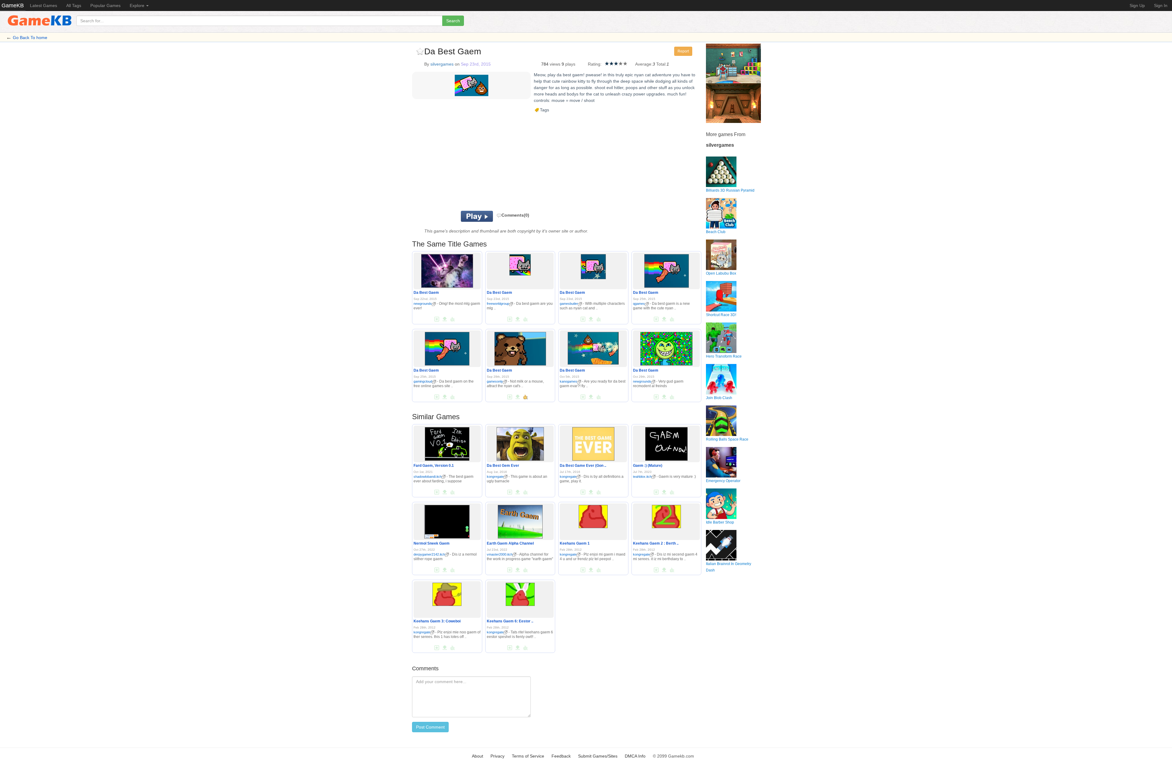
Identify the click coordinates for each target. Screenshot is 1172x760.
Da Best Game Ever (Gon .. (583, 465)
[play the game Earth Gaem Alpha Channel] (520, 520)
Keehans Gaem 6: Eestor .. (510, 621)
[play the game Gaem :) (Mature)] (666, 442)
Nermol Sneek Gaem (432, 543)
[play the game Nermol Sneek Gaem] (447, 520)
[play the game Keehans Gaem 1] (593, 515)
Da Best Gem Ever (503, 465)
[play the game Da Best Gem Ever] (520, 442)
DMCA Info (635, 756)
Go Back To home (30, 37)
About (477, 756)
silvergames (442, 64)
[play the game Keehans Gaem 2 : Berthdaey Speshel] (666, 515)
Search (453, 20)
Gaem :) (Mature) (647, 465)
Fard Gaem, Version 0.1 (434, 465)
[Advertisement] (487, 162)
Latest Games (43, 5)
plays (570, 64)
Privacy (497, 756)
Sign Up (1137, 5)
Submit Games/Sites (597, 756)
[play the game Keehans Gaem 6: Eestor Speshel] (520, 593)
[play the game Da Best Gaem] (447, 270)
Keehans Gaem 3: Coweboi (437, 621)
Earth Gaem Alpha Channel (510, 543)
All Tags (73, 5)
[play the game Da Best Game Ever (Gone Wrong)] (593, 442)
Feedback (561, 756)
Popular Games (105, 5)
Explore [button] (138, 5)
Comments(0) (515, 215)
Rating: (595, 64)
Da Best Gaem (426, 292)
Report (683, 51)
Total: (661, 64)
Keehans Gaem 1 (575, 543)
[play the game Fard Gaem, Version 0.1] (447, 442)
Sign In (1160, 5)
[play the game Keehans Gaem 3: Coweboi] (446, 593)
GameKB (13, 5)
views (555, 64)
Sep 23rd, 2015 (476, 64)
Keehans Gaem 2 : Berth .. (655, 543)
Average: (644, 64)
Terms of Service (528, 756)
